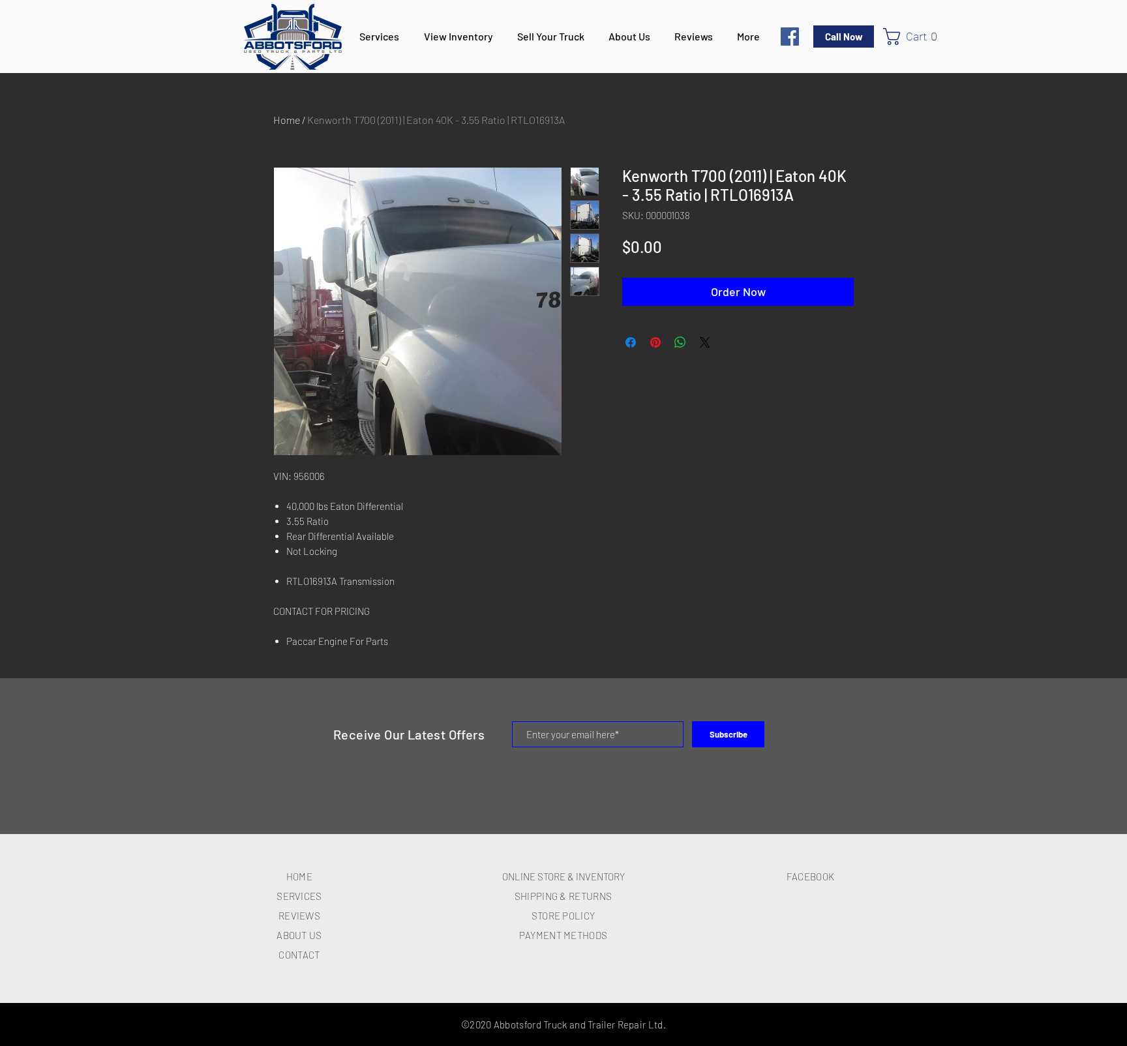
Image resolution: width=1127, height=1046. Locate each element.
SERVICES (299, 896)
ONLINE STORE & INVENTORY (563, 876)
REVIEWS (299, 915)
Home (286, 119)
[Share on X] (705, 342)
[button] (915, 36)
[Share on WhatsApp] (680, 342)
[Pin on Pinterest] (655, 342)
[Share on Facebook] (631, 342)
